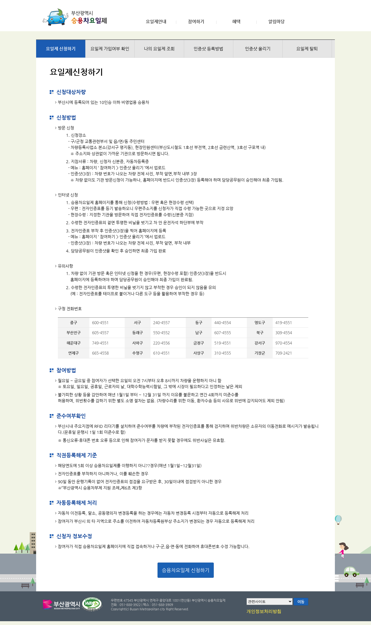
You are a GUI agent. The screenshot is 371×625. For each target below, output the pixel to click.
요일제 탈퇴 (307, 48)
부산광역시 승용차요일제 (76, 17)
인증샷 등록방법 (208, 48)
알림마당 (276, 22)
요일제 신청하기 (61, 48)
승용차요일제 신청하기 (185, 570)
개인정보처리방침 (264, 611)
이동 (300, 601)
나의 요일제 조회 (159, 48)
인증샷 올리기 (258, 48)
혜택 (236, 22)
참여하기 (196, 22)
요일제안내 (156, 22)
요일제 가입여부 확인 (109, 48)
